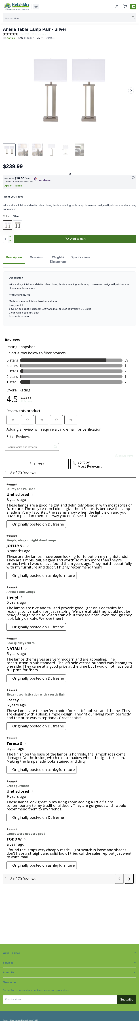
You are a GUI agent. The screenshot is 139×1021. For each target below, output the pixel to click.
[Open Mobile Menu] (133, 6)
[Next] (131, 90)
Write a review (39, 34)
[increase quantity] (10, 237)
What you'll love (13, 196)
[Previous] (8, 90)
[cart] (125, 7)
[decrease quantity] (10, 241)
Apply (8, 185)
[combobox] (69, 18)
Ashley (11, 37)
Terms (18, 185)
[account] (117, 6)
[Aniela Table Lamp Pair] (69, 90)
